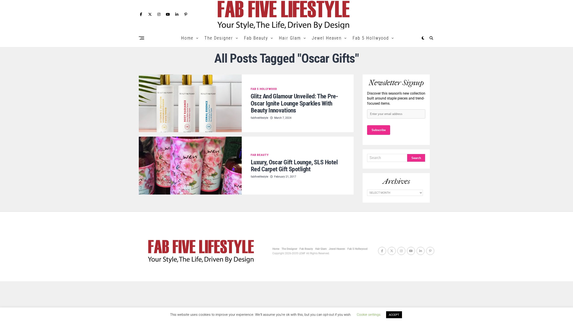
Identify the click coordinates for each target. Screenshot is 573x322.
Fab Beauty (256, 38)
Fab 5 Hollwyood (371, 38)
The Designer (218, 38)
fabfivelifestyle (259, 117)
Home (187, 38)
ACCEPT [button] (394, 314)
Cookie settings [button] (369, 315)
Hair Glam (290, 38)
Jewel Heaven (327, 38)
